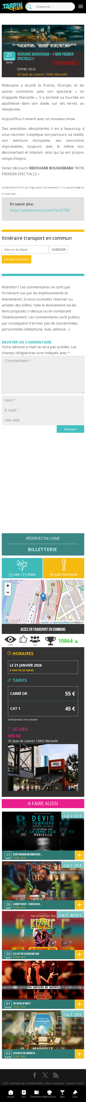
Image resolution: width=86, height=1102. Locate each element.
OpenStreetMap (61, 622)
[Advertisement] (43, 490)
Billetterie (42, 549)
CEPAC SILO (26, 69)
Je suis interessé (63, 574)
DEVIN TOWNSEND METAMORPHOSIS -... (28, 854)
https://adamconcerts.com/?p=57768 (40, 210)
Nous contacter (55, 1083)
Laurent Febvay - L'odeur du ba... (27, 904)
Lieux (75, 1096)
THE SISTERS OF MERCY (22, 1003)
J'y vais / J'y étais (22, 574)
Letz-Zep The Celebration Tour (26, 953)
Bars (62, 1096)
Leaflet (44, 622)
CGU (5, 1083)
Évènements (36, 1096)
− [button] (7, 592)
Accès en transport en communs (43, 629)
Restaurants (49, 1096)
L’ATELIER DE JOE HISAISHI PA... (24, 1053)
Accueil (10, 1096)
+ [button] (7, 585)
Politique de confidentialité (26, 1083)
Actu (23, 1096)
